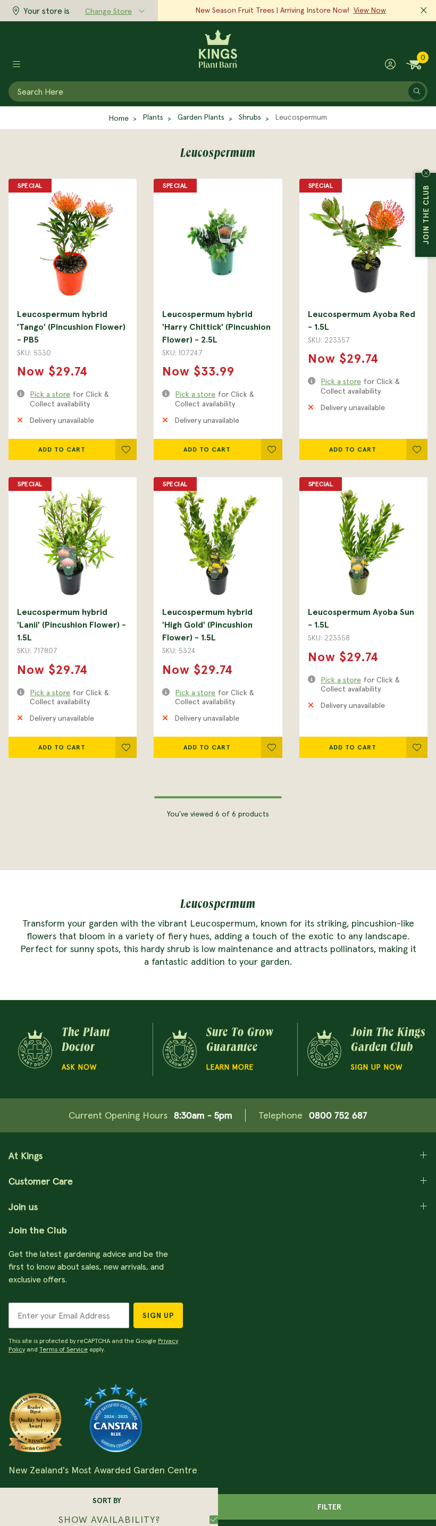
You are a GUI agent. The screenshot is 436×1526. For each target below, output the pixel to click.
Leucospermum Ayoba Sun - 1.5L (361, 618)
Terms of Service (63, 1349)
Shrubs (250, 117)
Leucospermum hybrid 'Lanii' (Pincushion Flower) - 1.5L (71, 624)
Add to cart (62, 449)
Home (119, 118)
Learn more (230, 1067)
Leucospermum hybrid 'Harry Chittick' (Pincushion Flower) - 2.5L (216, 326)
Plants (153, 117)
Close (426, 173)
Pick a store (50, 394)
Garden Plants (201, 117)
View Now (370, 10)
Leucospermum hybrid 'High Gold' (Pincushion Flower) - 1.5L (207, 624)
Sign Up (158, 1315)
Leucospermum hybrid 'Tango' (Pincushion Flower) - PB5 (71, 326)
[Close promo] (423, 10)
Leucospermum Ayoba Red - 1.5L (361, 320)
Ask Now (79, 1067)
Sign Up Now (377, 1067)
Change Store (108, 11)
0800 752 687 (338, 1115)
